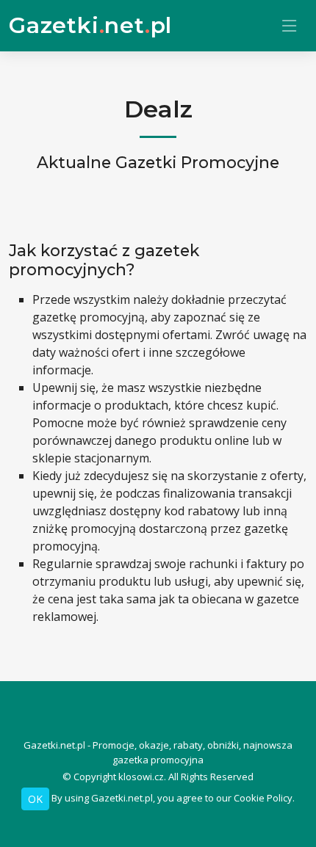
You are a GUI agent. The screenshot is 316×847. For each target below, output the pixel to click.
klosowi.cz (141, 776)
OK (35, 799)
